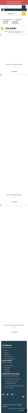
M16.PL (24, 410)
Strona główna (7, 19)
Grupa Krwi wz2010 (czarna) (14, 64)
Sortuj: (6, 31)
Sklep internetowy (13, 408)
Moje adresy (7, 367)
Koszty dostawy (8, 356)
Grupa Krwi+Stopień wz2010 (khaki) (14, 325)
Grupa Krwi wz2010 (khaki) (14, 195)
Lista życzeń (7, 372)
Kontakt (6, 352)
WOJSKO (5, 23)
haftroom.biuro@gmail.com (16, 385)
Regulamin (7, 354)
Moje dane (7, 370)
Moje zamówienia (8, 365)
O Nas (5, 350)
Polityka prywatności (9, 358)
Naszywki (15, 21)
